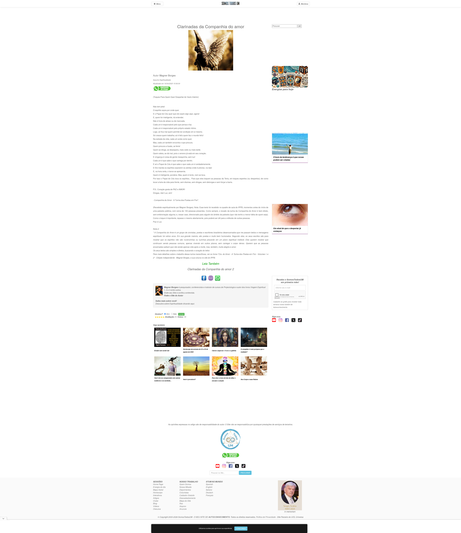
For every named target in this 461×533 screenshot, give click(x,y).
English (209, 487)
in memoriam (289, 511)
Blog (155, 503)
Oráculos (157, 509)
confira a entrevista (186, 292)
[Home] (230, 439)
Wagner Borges (167, 75)
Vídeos (156, 506)
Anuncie (183, 509)
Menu (158, 4)
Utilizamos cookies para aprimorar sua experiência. (215, 528)
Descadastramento (187, 498)
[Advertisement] (210, 403)
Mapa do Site (185, 500)
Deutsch (209, 492)
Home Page (158, 484)
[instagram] (280, 319)
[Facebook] (287, 319)
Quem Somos (185, 484)
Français (209, 495)
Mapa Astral (158, 489)
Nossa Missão (185, 487)
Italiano (209, 489)
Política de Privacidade (266, 517)
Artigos (156, 498)
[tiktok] (300, 319)
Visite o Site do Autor (173, 295)
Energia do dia (159, 487)
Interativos (157, 495)
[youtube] (274, 319)
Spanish (209, 484)
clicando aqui (188, 303)
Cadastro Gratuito (186, 495)
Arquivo (182, 506)
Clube (155, 500)
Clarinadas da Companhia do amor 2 (211, 269)
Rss (181, 503)
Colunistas (184, 492)
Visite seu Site (170, 292)
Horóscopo (157, 492)
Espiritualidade (165, 80)
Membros (304, 4)
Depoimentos (185, 489)
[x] (293, 319)
